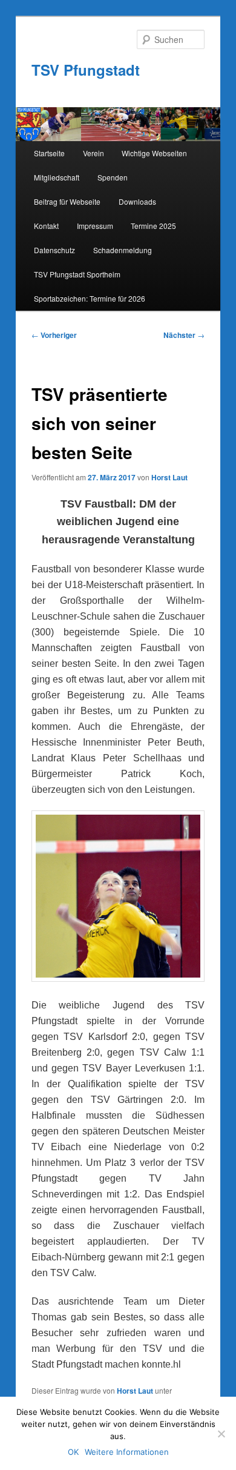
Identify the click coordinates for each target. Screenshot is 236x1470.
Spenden (112, 177)
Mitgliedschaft (56, 177)
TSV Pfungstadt (85, 69)
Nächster (184, 334)
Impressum (95, 225)
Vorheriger (54, 334)
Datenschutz (54, 250)
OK (73, 1452)
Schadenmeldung (122, 250)
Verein (93, 153)
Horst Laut (169, 477)
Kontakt (46, 225)
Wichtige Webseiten (154, 153)
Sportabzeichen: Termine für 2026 (89, 298)
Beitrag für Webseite (67, 201)
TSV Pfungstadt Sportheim (77, 274)
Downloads (137, 201)
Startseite (49, 153)
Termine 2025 (153, 225)
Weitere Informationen (127, 1452)
